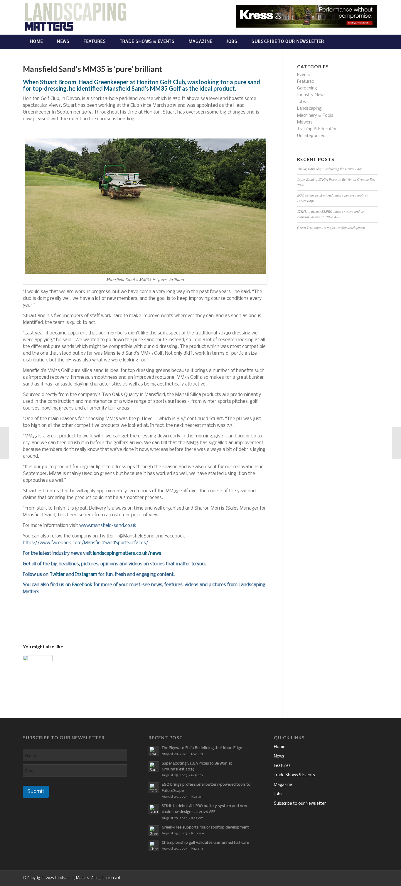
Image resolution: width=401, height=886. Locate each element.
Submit (35, 791)
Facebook (82, 584)
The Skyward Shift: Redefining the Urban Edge (329, 168)
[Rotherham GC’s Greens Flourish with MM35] (38, 670)
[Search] (372, 42)
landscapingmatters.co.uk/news (127, 553)
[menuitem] (36, 42)
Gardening (307, 88)
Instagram (86, 574)
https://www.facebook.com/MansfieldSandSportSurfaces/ (85, 542)
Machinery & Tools (315, 115)
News (279, 756)
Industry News (311, 95)
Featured (305, 81)
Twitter (57, 574)
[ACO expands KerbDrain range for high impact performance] (396, 443)
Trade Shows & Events (294, 775)
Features (282, 766)
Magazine (283, 785)
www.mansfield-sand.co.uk (108, 525)
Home (279, 747)
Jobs (301, 101)
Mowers (305, 122)
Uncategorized (311, 135)
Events (303, 74)
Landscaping (309, 108)
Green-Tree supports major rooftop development (331, 227)
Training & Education (317, 129)
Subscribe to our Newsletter (300, 804)
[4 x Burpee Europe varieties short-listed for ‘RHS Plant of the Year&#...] (4, 443)
